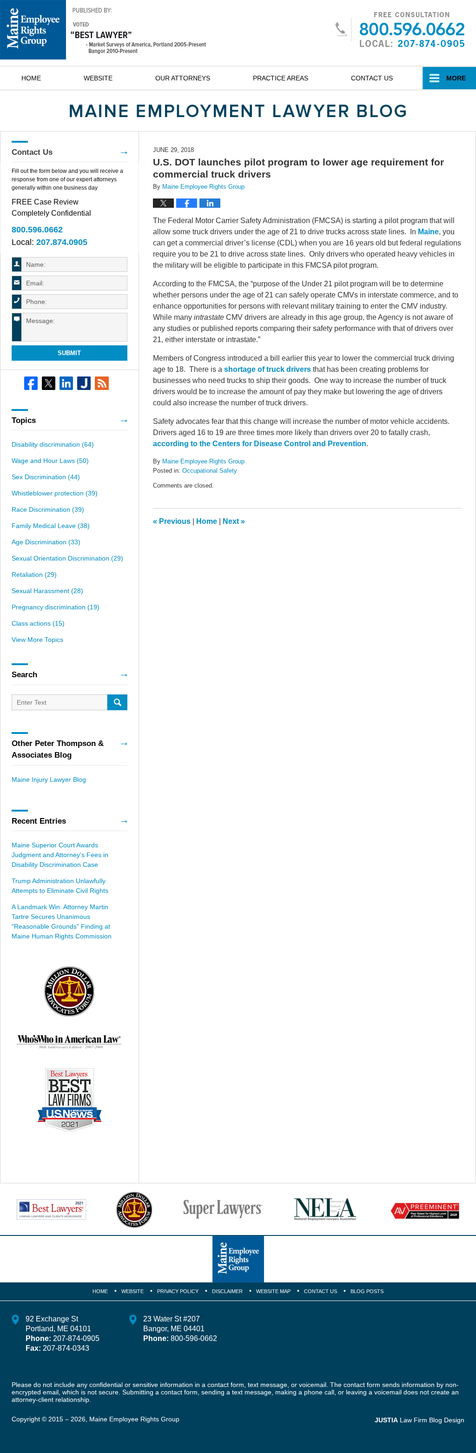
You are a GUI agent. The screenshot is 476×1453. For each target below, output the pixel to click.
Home (31, 78)
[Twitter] (48, 383)
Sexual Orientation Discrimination (67, 558)
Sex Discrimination (46, 477)
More (456, 78)
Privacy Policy (177, 1291)
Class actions (38, 623)
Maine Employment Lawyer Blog (103, 29)
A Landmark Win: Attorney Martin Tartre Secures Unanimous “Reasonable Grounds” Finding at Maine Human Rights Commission (62, 921)
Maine (428, 232)
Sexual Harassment (47, 590)
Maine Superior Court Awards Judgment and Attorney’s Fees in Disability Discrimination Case (60, 854)
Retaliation (34, 574)
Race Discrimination (48, 509)
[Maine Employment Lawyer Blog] (238, 111)
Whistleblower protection (55, 493)
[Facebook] (31, 383)
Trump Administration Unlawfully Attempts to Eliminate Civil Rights (60, 885)
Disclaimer (227, 1291)
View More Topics (37, 639)
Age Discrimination (46, 542)
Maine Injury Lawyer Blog (49, 779)
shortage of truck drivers (267, 369)
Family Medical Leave (51, 525)
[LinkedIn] (66, 383)
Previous (172, 521)
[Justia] (84, 383)
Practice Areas (280, 78)
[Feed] (101, 383)
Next (234, 521)
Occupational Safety (209, 470)
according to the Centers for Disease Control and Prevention (259, 444)
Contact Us (372, 78)
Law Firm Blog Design (419, 1420)
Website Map (273, 1291)
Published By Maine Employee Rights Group (399, 29)
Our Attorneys (182, 78)
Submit (69, 353)
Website (98, 78)
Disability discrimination (53, 444)
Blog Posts (366, 1291)
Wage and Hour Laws (50, 460)
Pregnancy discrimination (55, 607)
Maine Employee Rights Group (134, 1419)
